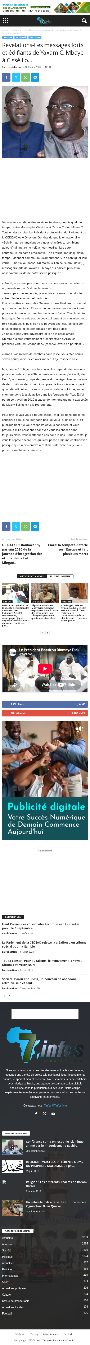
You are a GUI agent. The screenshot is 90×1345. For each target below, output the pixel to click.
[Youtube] (54, 1114)
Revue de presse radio (15, 1301)
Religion (7, 1269)
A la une (17, 30)
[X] (16, 77)
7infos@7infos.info (55, 1105)
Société (6, 1250)
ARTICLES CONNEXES (32, 576)
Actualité (21, 37)
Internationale (10, 1275)
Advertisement (51, 1334)
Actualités (8, 1263)
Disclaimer (20, 1334)
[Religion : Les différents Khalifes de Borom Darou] (12, 1188)
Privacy (34, 1334)
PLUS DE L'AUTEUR (60, 576)
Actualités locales (13, 1307)
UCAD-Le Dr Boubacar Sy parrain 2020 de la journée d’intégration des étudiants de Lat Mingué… (22, 554)
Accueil (5, 30)
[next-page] (47, 632)
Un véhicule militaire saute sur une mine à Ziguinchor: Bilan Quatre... (56, 1204)
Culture (6, 1294)
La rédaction (15, 67)
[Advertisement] (45, 189)
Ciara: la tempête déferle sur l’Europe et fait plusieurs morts (68, 549)
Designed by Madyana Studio (58, 1340)
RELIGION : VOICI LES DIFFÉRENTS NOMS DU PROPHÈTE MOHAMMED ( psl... (54, 1164)
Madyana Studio (24, 1083)
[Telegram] (35, 77)
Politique (35, 37)
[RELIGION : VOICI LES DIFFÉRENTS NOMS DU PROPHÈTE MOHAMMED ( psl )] (12, 1166)
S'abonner (78, 713)
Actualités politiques (14, 1288)
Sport (5, 1282)
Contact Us (69, 1334)
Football (7, 1313)
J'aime (81, 704)
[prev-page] (42, 632)
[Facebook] (6, 77)
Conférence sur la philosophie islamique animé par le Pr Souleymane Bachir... (55, 1144)
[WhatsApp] (25, 77)
